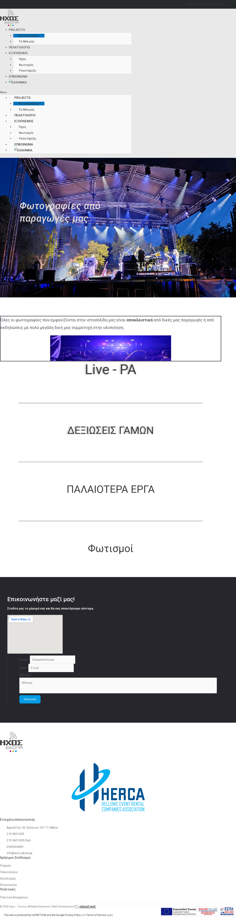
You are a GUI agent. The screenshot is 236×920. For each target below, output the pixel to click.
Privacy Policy (73, 915)
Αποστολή (30, 699)
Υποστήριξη (27, 70)
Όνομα (24, 659)
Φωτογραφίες (29, 35)
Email (23, 668)
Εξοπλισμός (18, 53)
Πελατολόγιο (19, 47)
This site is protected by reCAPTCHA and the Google (34, 915)
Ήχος (22, 59)
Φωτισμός (26, 65)
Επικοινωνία (18, 76)
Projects (17, 30)
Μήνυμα (25, 675)
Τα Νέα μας (26, 41)
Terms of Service (96, 915)
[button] (65, 92)
